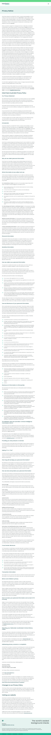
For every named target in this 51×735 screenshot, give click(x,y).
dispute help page (26, 639)
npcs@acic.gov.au (10, 438)
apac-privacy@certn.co (9, 672)
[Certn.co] (6, 4)
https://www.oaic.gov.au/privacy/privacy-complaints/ (13, 682)
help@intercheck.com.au (15, 90)
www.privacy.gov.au (28, 713)
